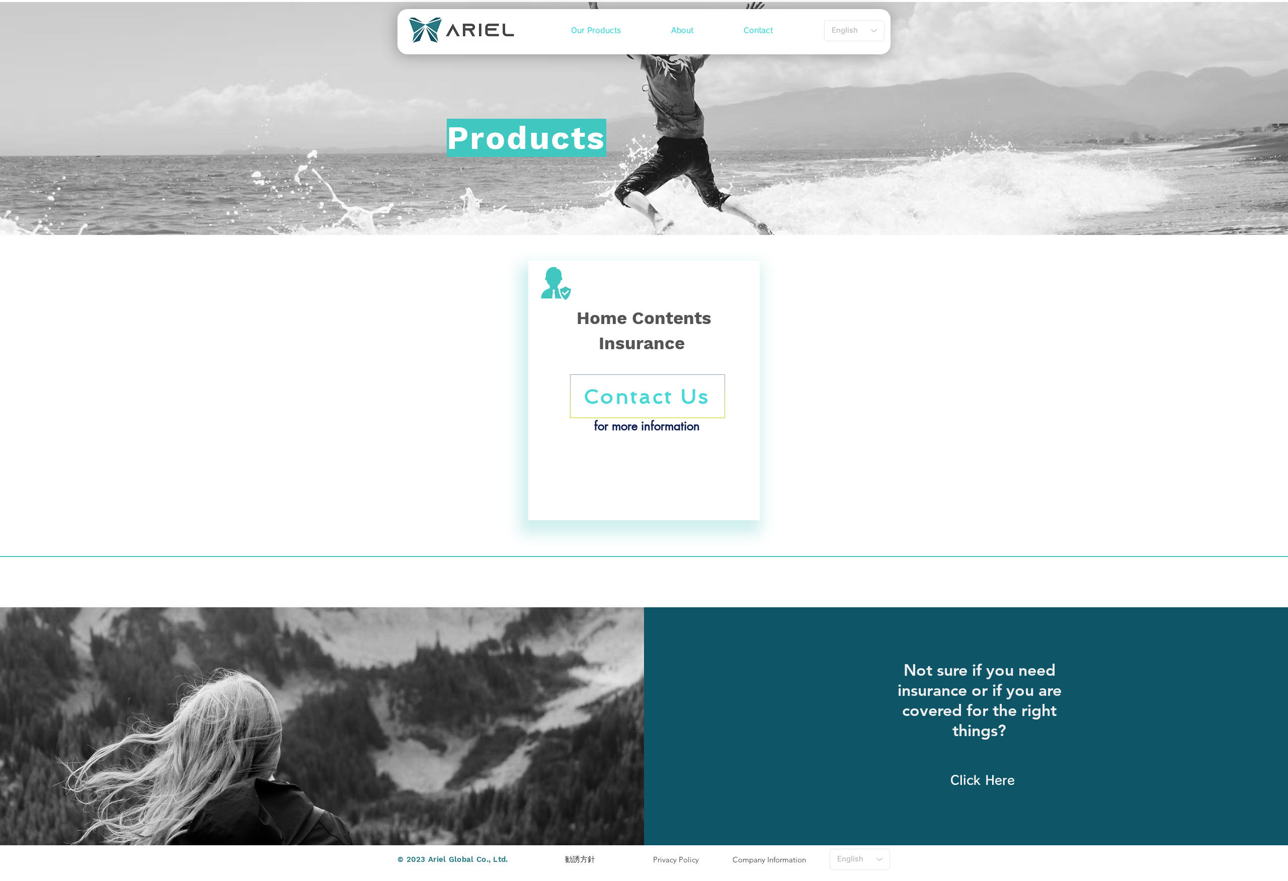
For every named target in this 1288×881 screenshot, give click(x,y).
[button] (596, 30)
